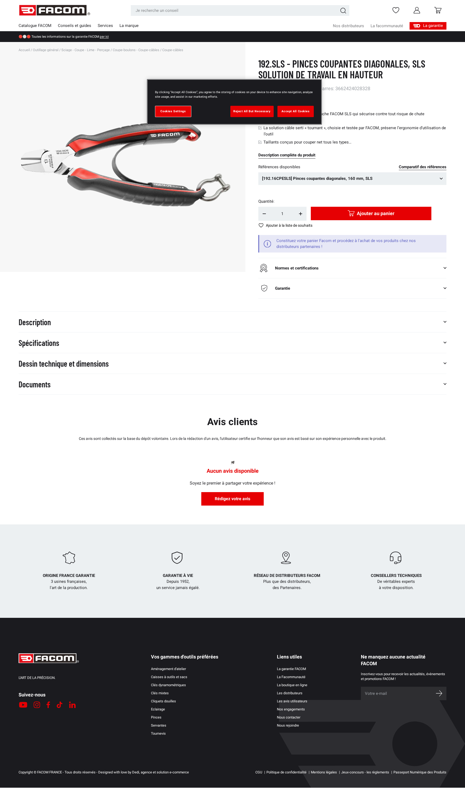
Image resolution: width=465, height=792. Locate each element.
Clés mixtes (160, 693)
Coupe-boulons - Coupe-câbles (136, 50)
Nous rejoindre (288, 725)
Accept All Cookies (295, 111)
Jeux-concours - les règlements (365, 772)
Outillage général (45, 50)
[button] (438, 10)
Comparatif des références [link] (422, 166)
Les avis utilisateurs (292, 701)
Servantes (158, 725)
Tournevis (158, 733)
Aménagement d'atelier (168, 669)
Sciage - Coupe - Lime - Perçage (85, 50)
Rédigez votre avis (232, 498)
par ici (104, 36)
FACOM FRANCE (49, 772)
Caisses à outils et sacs (169, 677)
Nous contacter (288, 717)
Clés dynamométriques (168, 685)
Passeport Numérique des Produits (419, 772)
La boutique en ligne (292, 685)
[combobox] (240, 10)
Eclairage (158, 709)
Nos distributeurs (348, 25)
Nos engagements (291, 709)
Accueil (24, 50)
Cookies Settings (173, 111)
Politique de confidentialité (286, 772)
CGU (258, 772)
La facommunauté (387, 25)
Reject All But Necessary (252, 111)
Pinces (156, 717)
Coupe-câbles (172, 50)
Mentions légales (324, 772)
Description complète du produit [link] (286, 155)
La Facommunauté (291, 677)
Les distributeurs (289, 693)
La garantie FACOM (291, 669)
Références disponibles (279, 166)
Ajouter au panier (375, 213)
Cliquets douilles (163, 701)
